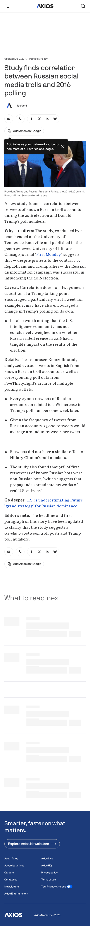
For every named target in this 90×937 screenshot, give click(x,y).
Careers (9, 872)
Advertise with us (14, 865)
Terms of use (48, 879)
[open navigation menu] (7, 6)
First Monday (48, 255)
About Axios (11, 858)
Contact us (10, 879)
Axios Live (47, 858)
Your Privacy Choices (53, 886)
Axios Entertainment (16, 893)
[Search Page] (83, 6)
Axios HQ (46, 865)
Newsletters (11, 886)
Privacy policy (49, 872)
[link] (8, 118)
